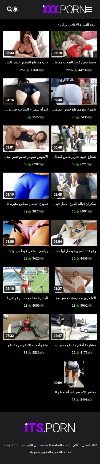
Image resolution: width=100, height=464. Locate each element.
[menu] (89, 9)
